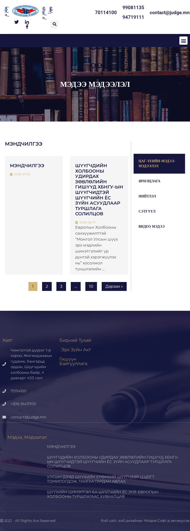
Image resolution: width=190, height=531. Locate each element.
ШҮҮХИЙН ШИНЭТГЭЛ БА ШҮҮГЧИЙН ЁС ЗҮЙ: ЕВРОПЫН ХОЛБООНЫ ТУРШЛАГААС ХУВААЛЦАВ (102, 494)
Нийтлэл (147, 196)
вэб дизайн (129, 520)
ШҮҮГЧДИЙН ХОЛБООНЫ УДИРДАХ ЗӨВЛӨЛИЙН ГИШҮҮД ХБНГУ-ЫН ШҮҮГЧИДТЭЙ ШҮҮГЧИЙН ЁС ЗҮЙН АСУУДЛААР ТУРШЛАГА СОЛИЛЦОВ (99, 190)
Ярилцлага (149, 181)
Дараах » (114, 286)
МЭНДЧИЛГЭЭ (27, 165)
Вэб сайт (109, 520)
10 (91, 286)
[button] (54, 24)
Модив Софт (155, 520)
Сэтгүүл (147, 211)
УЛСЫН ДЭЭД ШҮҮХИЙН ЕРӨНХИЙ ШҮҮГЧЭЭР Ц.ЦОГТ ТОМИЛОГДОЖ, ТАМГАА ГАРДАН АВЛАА (100, 479)
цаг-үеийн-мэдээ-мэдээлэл (157, 163)
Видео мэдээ (152, 226)
